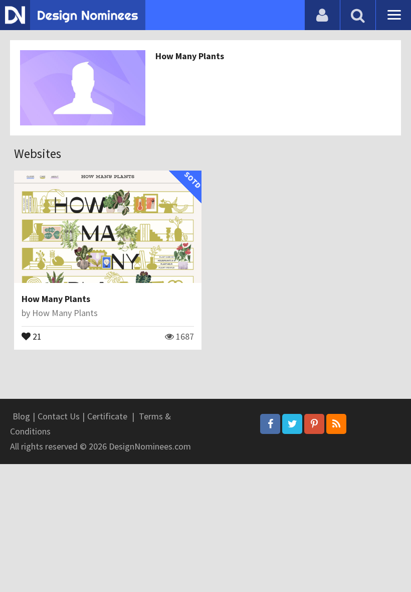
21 (36, 336)
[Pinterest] (314, 424)
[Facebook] (270, 424)
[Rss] (336, 424)
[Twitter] (292, 424)
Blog (21, 416)
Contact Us (59, 416)
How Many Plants (189, 56)
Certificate (107, 416)
